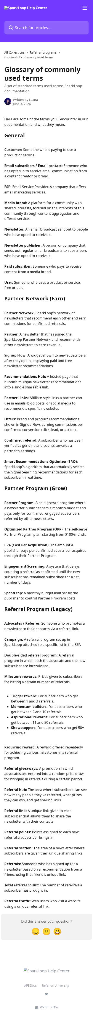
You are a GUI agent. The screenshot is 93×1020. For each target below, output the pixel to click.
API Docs (30, 985)
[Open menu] (85, 7)
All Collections (14, 52)
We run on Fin (49, 1007)
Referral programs (43, 52)
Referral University (55, 985)
